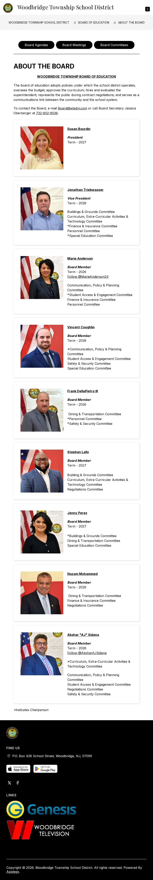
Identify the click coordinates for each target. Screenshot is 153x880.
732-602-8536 (47, 113)
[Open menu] (147, 9)
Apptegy (12, 872)
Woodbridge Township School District (39, 22)
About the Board (131, 22)
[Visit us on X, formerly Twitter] (9, 783)
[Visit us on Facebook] (17, 783)
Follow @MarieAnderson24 (88, 277)
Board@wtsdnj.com (72, 108)
